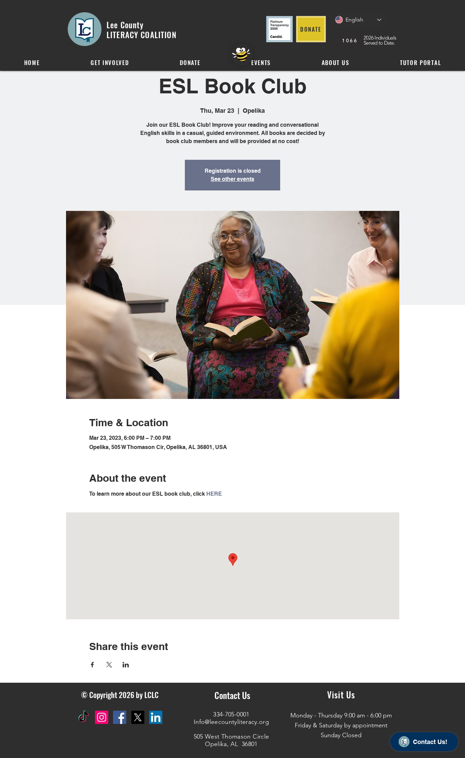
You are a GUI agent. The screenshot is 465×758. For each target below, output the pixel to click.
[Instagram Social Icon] (101, 717)
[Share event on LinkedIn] (126, 664)
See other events (232, 179)
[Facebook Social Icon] (119, 717)
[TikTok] (83, 717)
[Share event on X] (109, 664)
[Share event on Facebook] (92, 664)
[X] (137, 717)
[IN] (155, 717)
